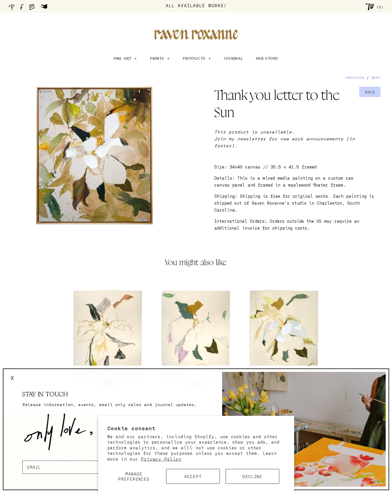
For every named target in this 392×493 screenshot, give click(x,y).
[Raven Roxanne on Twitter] (46, 8)
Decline (252, 476)
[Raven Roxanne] (196, 24)
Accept (193, 476)
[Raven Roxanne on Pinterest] (13, 8)
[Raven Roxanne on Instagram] (33, 8)
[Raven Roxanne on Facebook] (22, 8)
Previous (355, 77)
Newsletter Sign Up (47, 457)
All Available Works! (196, 5)
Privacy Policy (161, 458)
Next (376, 77)
